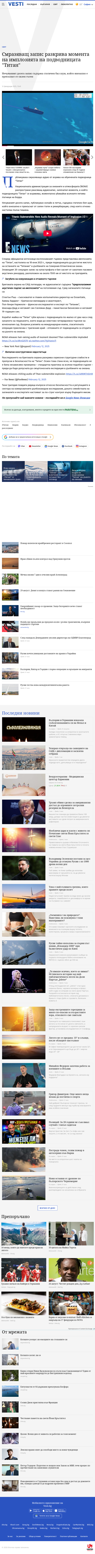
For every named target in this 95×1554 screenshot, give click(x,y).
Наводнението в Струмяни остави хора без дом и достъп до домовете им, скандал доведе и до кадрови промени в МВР (55, 1482)
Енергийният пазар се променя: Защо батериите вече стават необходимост (51, 607)
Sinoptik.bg (32, 1528)
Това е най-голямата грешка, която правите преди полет (68, 888)
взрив (15, 425)
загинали (66, 425)
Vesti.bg (15, 4)
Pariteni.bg (54, 1528)
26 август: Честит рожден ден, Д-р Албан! (69, 1283)
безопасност (80, 425)
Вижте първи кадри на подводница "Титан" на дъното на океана (81, 475)
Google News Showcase (77, 397)
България (45, 4)
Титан (6, 425)
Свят (55, 4)
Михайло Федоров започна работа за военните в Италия (69, 1067)
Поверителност (50, 1536)
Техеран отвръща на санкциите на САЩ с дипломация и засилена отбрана (68, 751)
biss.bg (22, 611)
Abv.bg (4, 1525)
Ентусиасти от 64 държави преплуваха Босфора (44, 1386)
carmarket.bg (24, 627)
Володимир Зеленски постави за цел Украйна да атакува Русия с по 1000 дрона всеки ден (69, 861)
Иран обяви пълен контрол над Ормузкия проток (45, 559)
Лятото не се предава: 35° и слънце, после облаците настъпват (69, 1039)
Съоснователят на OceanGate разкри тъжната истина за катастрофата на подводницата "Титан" (36, 474)
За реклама (20, 1536)
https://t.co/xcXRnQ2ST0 (15, 340)
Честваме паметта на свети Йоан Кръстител (43, 1418)
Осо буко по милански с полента (17, 1317)
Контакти (84, 1536)
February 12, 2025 (40, 346)
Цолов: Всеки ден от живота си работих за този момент (48, 1434)
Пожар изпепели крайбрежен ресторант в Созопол (46, 543)
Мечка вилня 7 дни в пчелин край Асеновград (43, 574)
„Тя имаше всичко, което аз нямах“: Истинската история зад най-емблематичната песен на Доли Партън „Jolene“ (69, 975)
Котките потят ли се (30, 1355)
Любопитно (67, 4)
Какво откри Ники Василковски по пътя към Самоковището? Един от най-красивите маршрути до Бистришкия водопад (55, 1372)
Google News (53, 446)
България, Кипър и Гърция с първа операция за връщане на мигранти (56, 669)
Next (92, 163)
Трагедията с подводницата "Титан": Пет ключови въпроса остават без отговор (58, 474)
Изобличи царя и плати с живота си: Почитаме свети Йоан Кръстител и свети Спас (69, 833)
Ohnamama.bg (18, 1528)
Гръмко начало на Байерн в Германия (20, 1283)
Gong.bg (25, 1525)
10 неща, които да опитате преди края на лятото (22, 1249)
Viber (23, 446)
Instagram (83, 446)
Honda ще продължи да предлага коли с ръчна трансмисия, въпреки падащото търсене (55, 623)
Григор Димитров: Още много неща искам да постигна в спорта (69, 1095)
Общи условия (35, 1536)
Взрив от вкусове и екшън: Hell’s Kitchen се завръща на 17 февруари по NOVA (70, 1318)
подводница (38, 425)
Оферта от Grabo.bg (56, 783)
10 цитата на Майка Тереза (62, 1247)
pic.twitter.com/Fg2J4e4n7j (42, 340)
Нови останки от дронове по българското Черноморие (65, 1180)
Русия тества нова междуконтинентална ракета (44, 685)
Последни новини (21, 713)
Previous (3, 163)
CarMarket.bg (78, 1525)
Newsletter (36, 446)
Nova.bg (50, 1525)
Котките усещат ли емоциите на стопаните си (43, 1339)
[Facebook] (47, 1539)
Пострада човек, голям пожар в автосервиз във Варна (66, 1151)
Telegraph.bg (77, 1528)
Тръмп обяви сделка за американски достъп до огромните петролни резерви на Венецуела (69, 805)
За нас (10, 1536)
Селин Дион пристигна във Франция (39, 1402)
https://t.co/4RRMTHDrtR (79, 373)
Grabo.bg (43, 1528)
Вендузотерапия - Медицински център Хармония (66, 778)
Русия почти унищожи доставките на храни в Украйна (48, 653)
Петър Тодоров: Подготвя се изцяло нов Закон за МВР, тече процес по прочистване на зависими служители (55, 1466)
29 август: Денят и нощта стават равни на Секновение (47, 590)
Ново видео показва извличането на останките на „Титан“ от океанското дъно (11, 474)
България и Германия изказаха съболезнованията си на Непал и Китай (67, 723)
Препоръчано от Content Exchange (80, 1329)
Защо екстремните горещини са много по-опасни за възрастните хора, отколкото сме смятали (67, 1012)
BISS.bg (90, 1525)
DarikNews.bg (38, 1525)
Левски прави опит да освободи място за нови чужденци (49, 1449)
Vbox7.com (14, 1525)
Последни (32, 4)
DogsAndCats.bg (63, 1525)
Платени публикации (68, 1536)
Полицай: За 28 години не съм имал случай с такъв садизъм (69, 1123)
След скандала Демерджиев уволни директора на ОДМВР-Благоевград (55, 637)
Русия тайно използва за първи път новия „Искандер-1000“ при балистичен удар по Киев (69, 946)
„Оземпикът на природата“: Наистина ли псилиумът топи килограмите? (66, 918)
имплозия (52, 425)
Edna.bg (65, 1528)
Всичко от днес (47, 1208)
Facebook (68, 446)
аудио (25, 425)
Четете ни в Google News (50, 1516)
